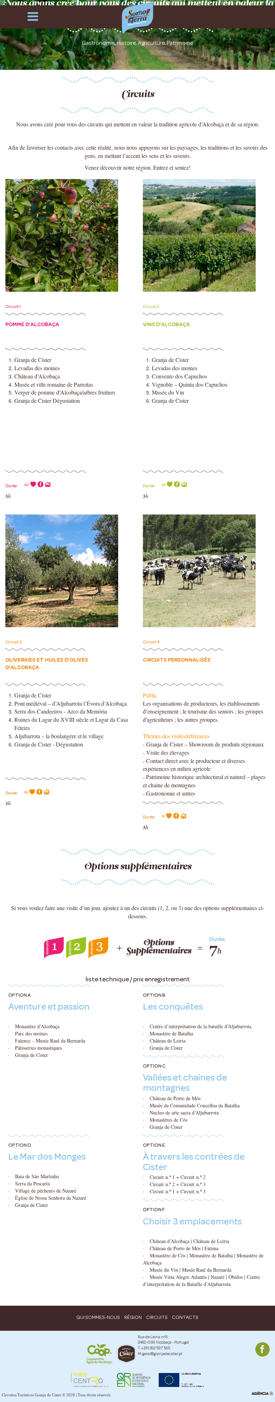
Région (133, 1317)
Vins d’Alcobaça (166, 324)
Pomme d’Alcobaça (32, 324)
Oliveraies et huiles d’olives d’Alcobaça (46, 663)
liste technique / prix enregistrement (138, 979)
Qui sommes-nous (98, 1317)
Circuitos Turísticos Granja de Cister (31, 1395)
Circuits (157, 1317)
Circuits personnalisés (177, 659)
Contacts (185, 1317)
